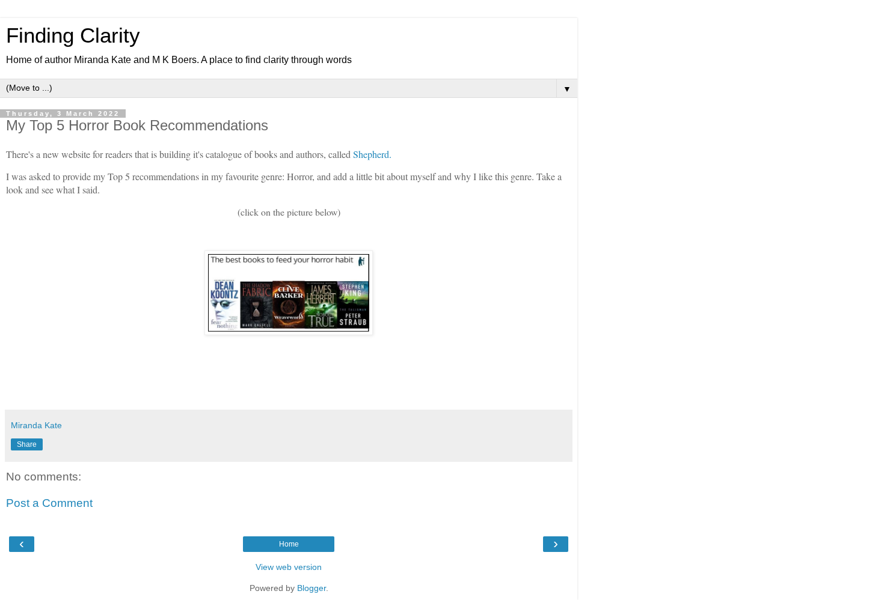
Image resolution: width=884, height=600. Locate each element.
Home (289, 544)
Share (27, 444)
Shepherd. (372, 154)
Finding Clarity (73, 35)
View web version (289, 567)
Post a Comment (49, 503)
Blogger (311, 588)
